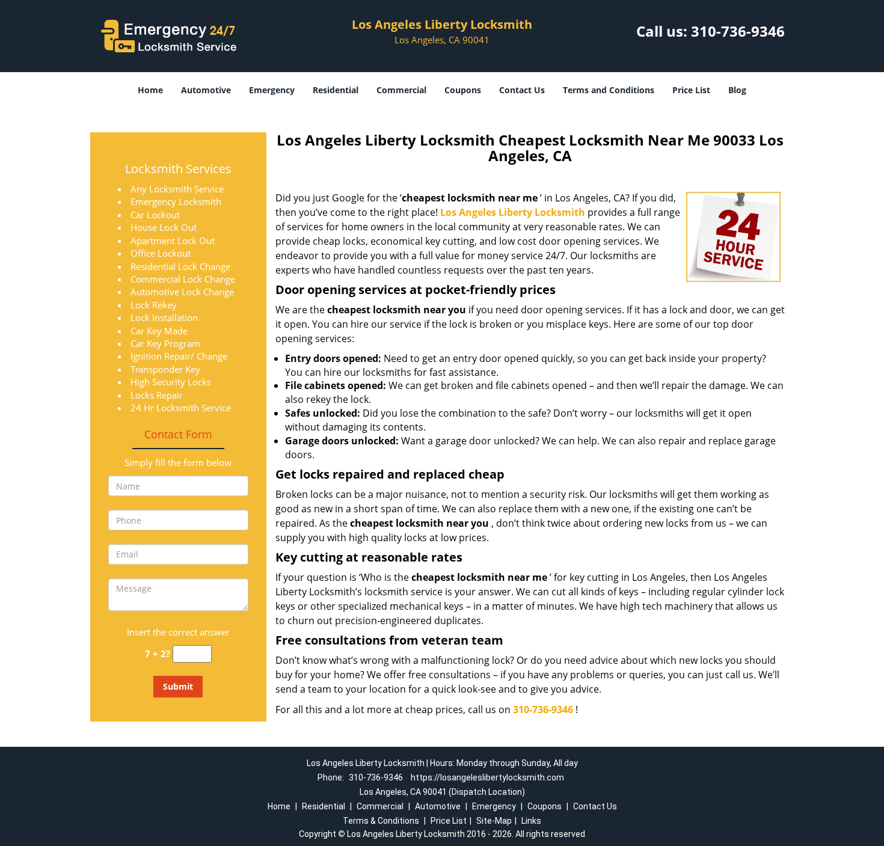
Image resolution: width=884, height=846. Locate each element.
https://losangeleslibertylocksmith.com (487, 777)
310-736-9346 (738, 31)
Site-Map (494, 821)
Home (150, 90)
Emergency (272, 90)
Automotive (206, 90)
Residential (335, 90)
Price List (691, 90)
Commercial (401, 90)
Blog (737, 90)
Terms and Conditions (608, 90)
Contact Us (522, 90)
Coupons (462, 90)
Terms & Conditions (381, 821)
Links (531, 821)
